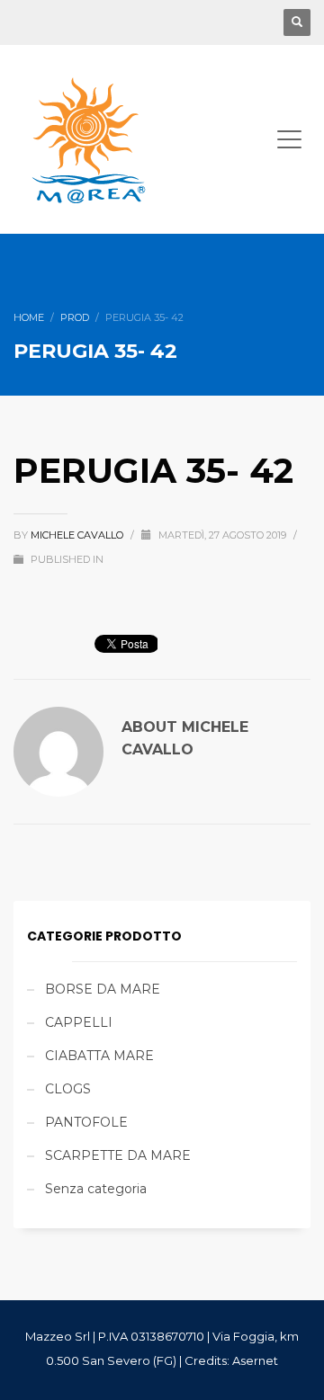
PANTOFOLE (86, 1122)
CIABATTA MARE (99, 1056)
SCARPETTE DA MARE (118, 1155)
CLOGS (68, 1089)
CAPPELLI (78, 1022)
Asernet (255, 1360)
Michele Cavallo (78, 535)
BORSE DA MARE (102, 989)
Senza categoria (96, 1189)
